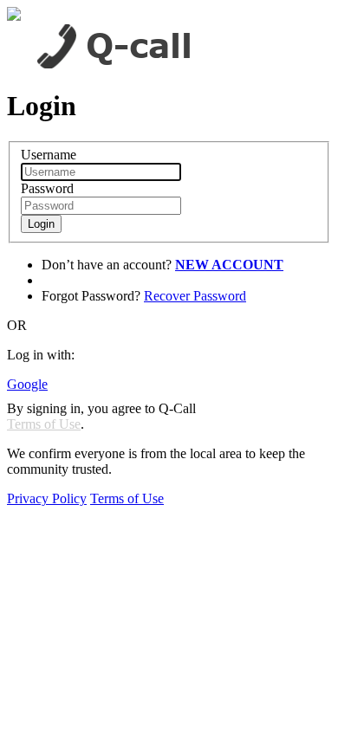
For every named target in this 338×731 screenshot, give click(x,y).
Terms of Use (44, 424)
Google (27, 384)
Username (48, 154)
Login (41, 223)
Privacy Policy (47, 498)
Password (47, 188)
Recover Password (195, 295)
